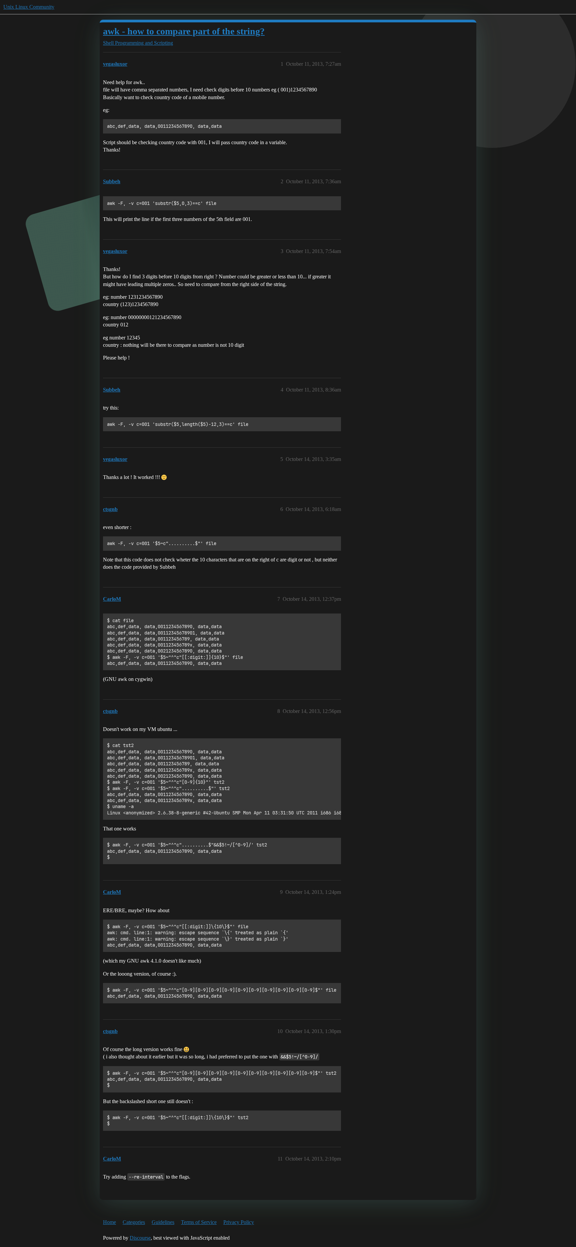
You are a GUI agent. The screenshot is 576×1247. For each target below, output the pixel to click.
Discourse (140, 1238)
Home (109, 1222)
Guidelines (163, 1222)
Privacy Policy (238, 1222)
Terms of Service (199, 1222)
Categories (134, 1222)
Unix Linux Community (28, 7)
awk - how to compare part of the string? (184, 31)
